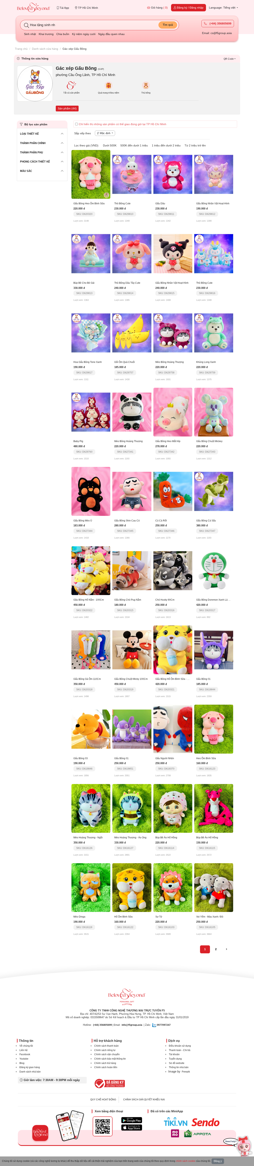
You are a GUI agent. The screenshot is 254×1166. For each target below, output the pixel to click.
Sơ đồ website (176, 1063)
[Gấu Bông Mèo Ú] (90, 491)
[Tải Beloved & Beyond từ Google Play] (132, 1120)
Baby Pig (78, 441)
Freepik (186, 1071)
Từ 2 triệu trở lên (195, 145)
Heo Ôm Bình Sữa (206, 758)
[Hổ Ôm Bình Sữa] (131, 887)
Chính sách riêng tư (104, 1050)
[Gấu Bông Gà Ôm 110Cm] (90, 649)
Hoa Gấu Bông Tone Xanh (87, 362)
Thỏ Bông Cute (122, 203)
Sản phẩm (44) (67, 108)
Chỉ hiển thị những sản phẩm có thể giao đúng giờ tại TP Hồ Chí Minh (122, 124)
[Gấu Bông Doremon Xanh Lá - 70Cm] (213, 570)
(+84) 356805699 (220, 23)
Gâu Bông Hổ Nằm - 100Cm (88, 599)
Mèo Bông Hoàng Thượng (169, 362)
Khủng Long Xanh (206, 362)
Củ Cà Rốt (161, 520)
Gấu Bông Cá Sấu (206, 520)
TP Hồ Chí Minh (87, 7)
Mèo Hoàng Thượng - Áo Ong (130, 837)
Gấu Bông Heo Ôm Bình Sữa (89, 203)
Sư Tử (158, 916)
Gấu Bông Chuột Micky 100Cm (131, 679)
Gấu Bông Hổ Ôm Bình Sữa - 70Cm (174, 679)
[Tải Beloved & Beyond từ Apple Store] (132, 1127)
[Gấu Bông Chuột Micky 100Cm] (131, 649)
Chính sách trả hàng (105, 1063)
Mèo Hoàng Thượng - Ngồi (88, 837)
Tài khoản (174, 1054)
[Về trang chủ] (34, 8)
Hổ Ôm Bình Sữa (123, 916)
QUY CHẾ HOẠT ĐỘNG (103, 1099)
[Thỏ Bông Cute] (131, 174)
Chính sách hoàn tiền (105, 1067)
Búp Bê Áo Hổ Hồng (166, 837)
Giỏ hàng (159, 7)
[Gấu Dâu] (172, 174)
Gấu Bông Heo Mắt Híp (167, 441)
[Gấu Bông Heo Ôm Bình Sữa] (90, 174)
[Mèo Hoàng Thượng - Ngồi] (90, 808)
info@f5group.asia (132, 1025)
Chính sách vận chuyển (107, 1054)
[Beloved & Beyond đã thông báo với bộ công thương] (109, 1083)
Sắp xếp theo (82, 133)
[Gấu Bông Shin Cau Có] (131, 491)
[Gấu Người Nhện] (172, 729)
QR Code (229, 58)
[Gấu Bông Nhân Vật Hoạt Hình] (213, 174)
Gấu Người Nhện (164, 758)
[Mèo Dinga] (90, 887)
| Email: (106, 1025)
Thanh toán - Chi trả (179, 1050)
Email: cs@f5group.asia (217, 33)
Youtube (23, 1058)
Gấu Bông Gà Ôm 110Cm (87, 679)
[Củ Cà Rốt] (172, 491)
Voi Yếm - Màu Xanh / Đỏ (209, 916)
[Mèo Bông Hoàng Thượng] (172, 332)
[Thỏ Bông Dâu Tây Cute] (131, 253)
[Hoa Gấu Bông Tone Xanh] (90, 332)
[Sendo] (206, 1122)
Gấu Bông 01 (203, 679)
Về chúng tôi (26, 1045)
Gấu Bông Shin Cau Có (127, 520)
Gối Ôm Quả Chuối (124, 362)
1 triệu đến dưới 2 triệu (166, 145)
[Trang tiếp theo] (226, 949)
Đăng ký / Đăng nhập (189, 7)
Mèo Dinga (79, 916)
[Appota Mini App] (198, 1133)
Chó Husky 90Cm (164, 599)
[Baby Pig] (90, 411)
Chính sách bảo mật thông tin (110, 1058)
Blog (21, 1063)
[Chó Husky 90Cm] (172, 570)
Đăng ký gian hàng (29, 1067)
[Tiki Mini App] (176, 1121)
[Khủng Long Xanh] (213, 332)
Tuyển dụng (175, 1058)
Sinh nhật (30, 34)
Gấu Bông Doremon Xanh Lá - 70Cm (216, 599)
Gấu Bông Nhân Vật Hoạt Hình (212, 203)
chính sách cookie (185, 1161)
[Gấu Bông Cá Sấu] (213, 491)
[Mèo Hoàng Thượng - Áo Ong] (131, 808)
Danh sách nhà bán (30, 1071)
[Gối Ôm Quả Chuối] (131, 332)
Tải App (64, 7)
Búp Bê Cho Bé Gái (83, 283)
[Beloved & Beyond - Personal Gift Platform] (127, 998)
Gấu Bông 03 (80, 758)
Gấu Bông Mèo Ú (82, 520)
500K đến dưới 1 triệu (134, 145)
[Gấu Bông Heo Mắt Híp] (172, 411)
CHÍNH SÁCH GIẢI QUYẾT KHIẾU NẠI (144, 1099)
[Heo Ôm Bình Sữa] (213, 729)
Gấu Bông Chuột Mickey (209, 441)
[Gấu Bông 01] (213, 649)
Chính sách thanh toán (106, 1045)
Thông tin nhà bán (179, 1067)
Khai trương (46, 34)
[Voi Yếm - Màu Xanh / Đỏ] (213, 887)
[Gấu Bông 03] (90, 729)
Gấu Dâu (160, 203)
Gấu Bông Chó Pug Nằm (127, 599)
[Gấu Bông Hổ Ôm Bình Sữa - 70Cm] (172, 649)
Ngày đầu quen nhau (111, 34)
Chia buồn (62, 34)
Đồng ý (218, 1161)
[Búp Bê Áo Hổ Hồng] (172, 808)
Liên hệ (23, 1050)
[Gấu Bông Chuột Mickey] (213, 411)
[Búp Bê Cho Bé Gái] (90, 253)
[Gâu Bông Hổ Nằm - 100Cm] (90, 570)
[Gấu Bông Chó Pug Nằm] (131, 570)
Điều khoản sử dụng (180, 1045)
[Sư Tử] (172, 887)
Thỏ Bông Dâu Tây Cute (127, 283)
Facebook (24, 1054)
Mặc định (105, 133)
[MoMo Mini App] (176, 1133)
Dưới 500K (109, 145)
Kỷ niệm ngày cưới (83, 34)
